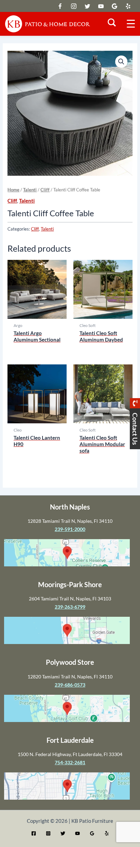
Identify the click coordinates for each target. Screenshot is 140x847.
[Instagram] (48, 833)
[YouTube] (77, 833)
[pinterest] (128, 6)
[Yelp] (106, 833)
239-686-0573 (70, 685)
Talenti (30, 189)
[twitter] (60, 6)
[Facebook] (33, 833)
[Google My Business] (92, 833)
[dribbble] (114, 6)
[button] (121, 62)
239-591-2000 (70, 529)
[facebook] (73, 6)
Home (13, 189)
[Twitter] (62, 833)
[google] (87, 6)
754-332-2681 (70, 762)
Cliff (45, 189)
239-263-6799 (70, 607)
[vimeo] (101, 6)
